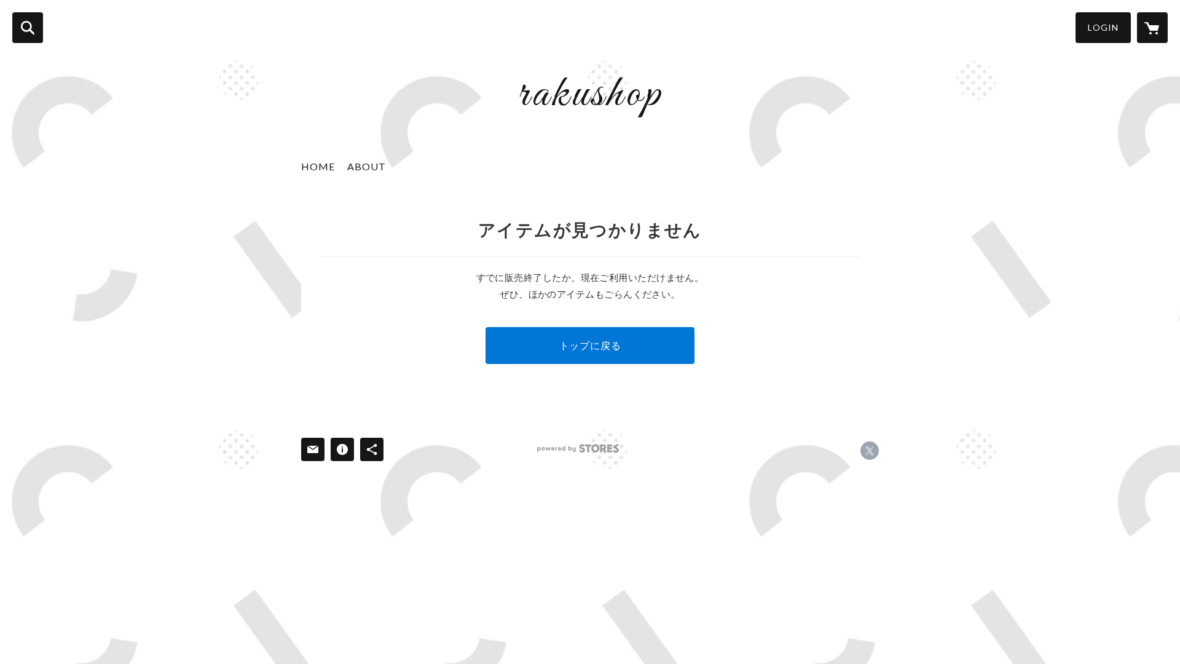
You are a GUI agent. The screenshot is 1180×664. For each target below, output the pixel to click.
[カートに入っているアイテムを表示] (1152, 27)
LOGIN (1103, 27)
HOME (318, 166)
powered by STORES (578, 448)
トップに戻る (590, 345)
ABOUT (366, 166)
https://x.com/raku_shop (869, 450)
